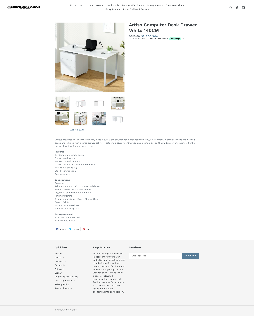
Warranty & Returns (65, 280)
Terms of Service (63, 288)
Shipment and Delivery (66, 276)
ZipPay (58, 273)
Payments (60, 265)
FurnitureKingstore (70, 310)
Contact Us (60, 261)
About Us (59, 257)
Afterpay (59, 269)
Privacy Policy (62, 284)
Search (58, 253)
